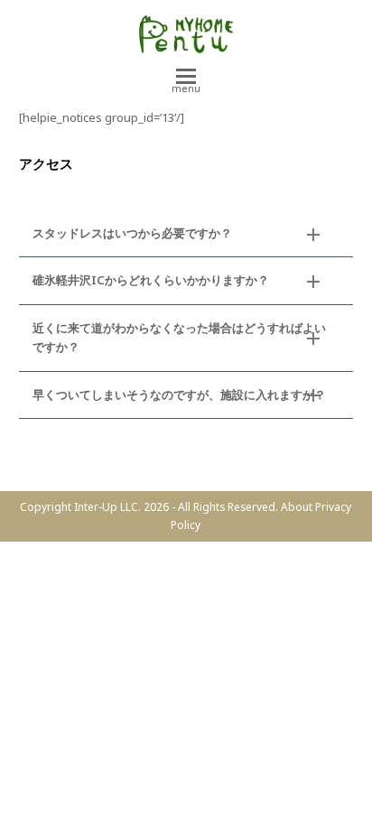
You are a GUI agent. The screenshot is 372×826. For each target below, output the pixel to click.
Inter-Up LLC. (107, 507)
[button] (186, 82)
